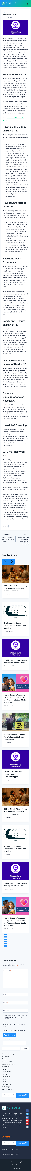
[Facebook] (27, 1110)
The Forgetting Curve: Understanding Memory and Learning (15, 625)
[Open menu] (27, 3)
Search (25, 1048)
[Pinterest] (27, 1123)
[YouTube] (27, 1120)
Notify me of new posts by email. (15, 1030)
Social (5, 12)
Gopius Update (7, 1061)
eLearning (5, 1056)
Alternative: (6, 1040)
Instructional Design (8, 1064)
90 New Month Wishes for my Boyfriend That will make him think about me (15, 588)
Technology (6, 1087)
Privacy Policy (20, 1162)
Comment (7, 971)
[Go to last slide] (5, 561)
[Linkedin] (27, 1117)
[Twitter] (27, 1114)
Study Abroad (6, 1084)
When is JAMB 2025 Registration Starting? (8, 538)
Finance (4, 1059)
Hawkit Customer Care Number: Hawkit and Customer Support (13, 774)
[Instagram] (27, 1127)
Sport (4, 1082)
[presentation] (15, 574)
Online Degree (6, 1071)
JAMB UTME (6, 1066)
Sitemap (13, 1162)
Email (5, 1003)
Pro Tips (4, 1074)
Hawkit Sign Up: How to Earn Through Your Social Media (23, 539)
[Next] (11, 561)
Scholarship (6, 1077)
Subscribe (21, 1095)
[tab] (5, 934)
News (4, 1069)
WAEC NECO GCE (8, 1089)
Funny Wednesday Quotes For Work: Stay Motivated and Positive (14, 737)
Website (6, 1011)
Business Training (8, 1054)
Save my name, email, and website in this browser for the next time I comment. (15, 1017)
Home (8, 1162)
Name (6, 995)
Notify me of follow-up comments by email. (15, 1025)
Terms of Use (15, 1165)
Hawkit (5, 526)
